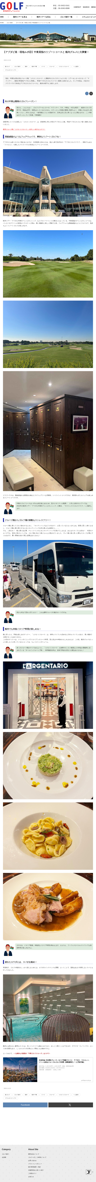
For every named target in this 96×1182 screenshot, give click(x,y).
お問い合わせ (32, 1160)
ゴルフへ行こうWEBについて (37, 1157)
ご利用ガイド (32, 1173)
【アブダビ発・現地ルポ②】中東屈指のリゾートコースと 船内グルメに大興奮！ (46, 52)
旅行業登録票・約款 (34, 1167)
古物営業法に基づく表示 (35, 1170)
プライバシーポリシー (35, 1164)
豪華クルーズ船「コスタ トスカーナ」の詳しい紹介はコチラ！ (24, 129)
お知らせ (31, 1176)
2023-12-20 (7, 60)
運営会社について (33, 1154)
